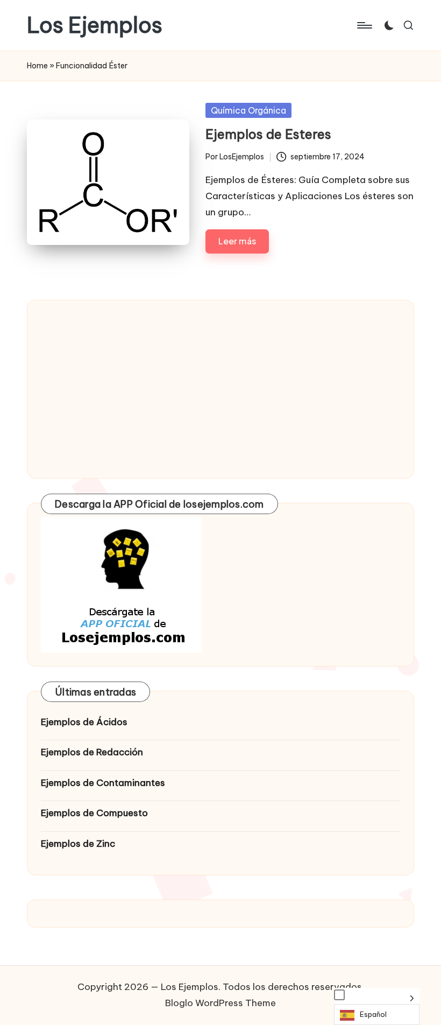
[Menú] (364, 25)
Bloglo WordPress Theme (220, 1003)
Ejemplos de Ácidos (84, 722)
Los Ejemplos (94, 25)
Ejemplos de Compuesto (94, 813)
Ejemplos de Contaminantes (103, 783)
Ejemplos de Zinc (78, 844)
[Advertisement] (220, 389)
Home (37, 66)
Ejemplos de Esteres (268, 134)
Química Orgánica (248, 110)
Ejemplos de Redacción (92, 752)
